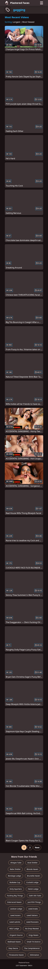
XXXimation (34, 955)
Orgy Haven (33, 935)
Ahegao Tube (15, 862)
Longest (16, 22)
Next (37, 847)
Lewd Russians (32, 922)
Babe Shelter (15, 869)
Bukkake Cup (15, 882)
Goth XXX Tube (35, 895)
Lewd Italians (32, 915)
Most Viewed (28, 22)
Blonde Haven (32, 869)
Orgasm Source (16, 935)
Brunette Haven (33, 876)
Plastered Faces (19, 3)
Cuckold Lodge (32, 882)
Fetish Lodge (33, 889)
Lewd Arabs (33, 909)
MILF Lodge (14, 928)
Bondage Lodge (14, 876)
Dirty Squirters (16, 889)
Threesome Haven (16, 955)
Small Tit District (33, 942)
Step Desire (13, 948)
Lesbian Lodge (16, 909)
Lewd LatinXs (14, 922)
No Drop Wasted (32, 928)
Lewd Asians (15, 915)
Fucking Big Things (15, 895)
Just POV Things (34, 902)
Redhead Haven (14, 942)
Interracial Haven (14, 902)
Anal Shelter (32, 862)
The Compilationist (32, 948)
